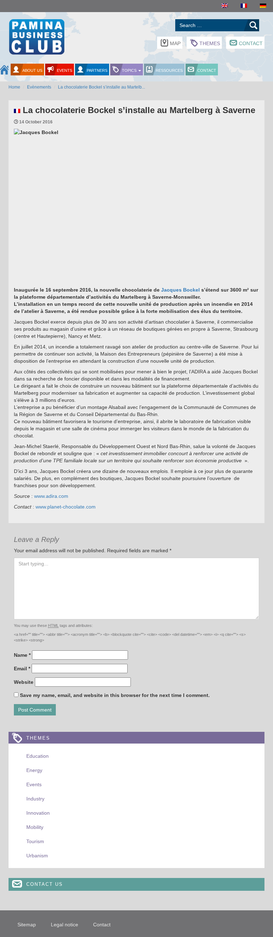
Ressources (169, 70)
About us (32, 70)
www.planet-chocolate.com (66, 507)
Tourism (35, 841)
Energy (34, 770)
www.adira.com (51, 496)
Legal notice (64, 924)
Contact (251, 43)
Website (23, 682)
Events (64, 70)
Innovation (38, 813)
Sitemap (26, 924)
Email (22, 668)
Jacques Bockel (180, 290)
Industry (35, 799)
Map (175, 43)
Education (37, 756)
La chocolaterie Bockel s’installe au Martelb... (101, 87)
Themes (209, 43)
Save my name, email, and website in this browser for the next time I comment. (115, 695)
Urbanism (37, 855)
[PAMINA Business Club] (36, 36)
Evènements (39, 87)
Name (22, 655)
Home (14, 87)
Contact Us (44, 884)
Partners (97, 70)
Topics (130, 70)
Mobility (34, 827)
